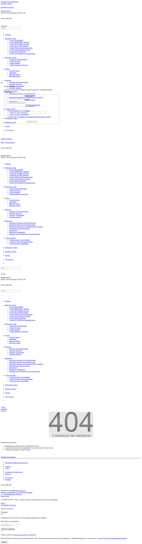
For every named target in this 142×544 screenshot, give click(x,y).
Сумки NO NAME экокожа (18, 46)
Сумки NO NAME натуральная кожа (22, 53)
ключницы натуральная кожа (19, 228)
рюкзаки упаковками (16, 215)
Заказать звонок (6, 3)
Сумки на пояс (10, 238)
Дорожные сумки (11, 247)
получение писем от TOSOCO (25, 535)
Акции (7, 126)
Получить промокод (8, 529)
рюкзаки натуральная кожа (18, 211)
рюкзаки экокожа (15, 217)
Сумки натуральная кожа (18, 59)
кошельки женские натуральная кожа (22, 225)
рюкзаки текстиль (15, 213)
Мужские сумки (10, 57)
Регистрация (9, 7)
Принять (4, 542)
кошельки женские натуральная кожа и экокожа (26, 226)
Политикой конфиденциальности (115, 538)
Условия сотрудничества (9, 2)
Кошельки (8, 221)
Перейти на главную (8, 457)
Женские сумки (10, 38)
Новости (8, 474)
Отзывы (8, 479)
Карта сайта (5, 496)
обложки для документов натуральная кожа (24, 234)
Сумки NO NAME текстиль (19, 44)
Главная (8, 35)
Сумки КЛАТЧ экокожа (17, 52)
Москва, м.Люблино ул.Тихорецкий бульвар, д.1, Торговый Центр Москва (17, 493)
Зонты (7, 69)
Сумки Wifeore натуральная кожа (21, 48)
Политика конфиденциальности (16, 463)
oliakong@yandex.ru (19, 490)
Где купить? (9, 130)
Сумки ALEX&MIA (16, 40)
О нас (7, 468)
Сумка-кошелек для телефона (19, 240)
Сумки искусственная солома (19, 50)
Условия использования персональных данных (34, 117)
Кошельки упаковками (17, 232)
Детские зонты (14, 71)
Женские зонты (14, 74)
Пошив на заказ (10, 251)
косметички (13, 230)
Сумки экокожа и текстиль (18, 65)
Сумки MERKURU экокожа (19, 42)
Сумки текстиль (15, 61)
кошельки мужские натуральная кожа (22, 223)
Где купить (9, 478)
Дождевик (12, 73)
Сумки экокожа (14, 63)
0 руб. (4, 26)
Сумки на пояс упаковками (18, 244)
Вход (2, 7)
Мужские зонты (14, 76)
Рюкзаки (8, 80)
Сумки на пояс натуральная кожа (21, 242)
